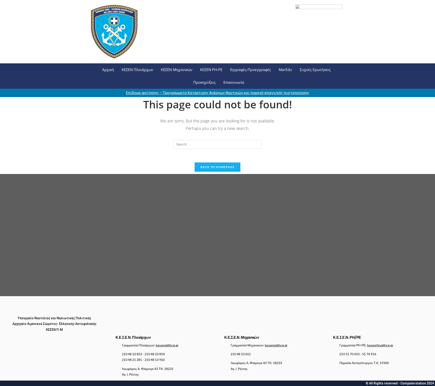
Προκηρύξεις (204, 82)
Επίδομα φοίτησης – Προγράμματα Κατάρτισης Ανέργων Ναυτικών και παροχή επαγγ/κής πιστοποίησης (217, 93)
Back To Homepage (217, 167)
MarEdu (285, 69)
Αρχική (108, 69)
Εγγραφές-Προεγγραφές (250, 69)
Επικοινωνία (233, 82)
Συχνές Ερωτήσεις (315, 69)
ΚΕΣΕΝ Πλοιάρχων (137, 69)
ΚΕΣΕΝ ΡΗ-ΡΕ (211, 69)
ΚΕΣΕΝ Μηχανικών (176, 69)
